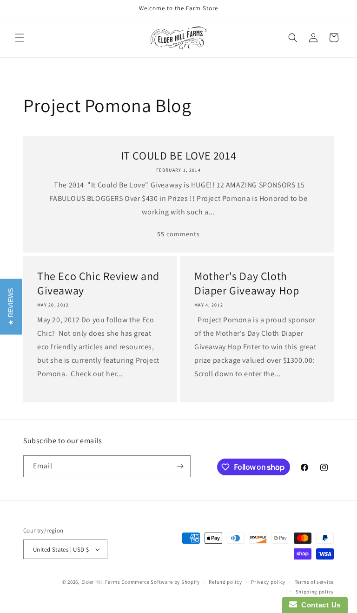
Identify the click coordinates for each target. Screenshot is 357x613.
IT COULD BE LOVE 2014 (179, 155)
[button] (19, 37)
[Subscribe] (180, 466)
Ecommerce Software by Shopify (160, 582)
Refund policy (225, 582)
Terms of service (314, 582)
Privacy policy (268, 582)
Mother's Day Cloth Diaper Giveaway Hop (246, 283)
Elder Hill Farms (100, 582)
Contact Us (319, 605)
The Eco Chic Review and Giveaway (98, 283)
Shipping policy (315, 591)
